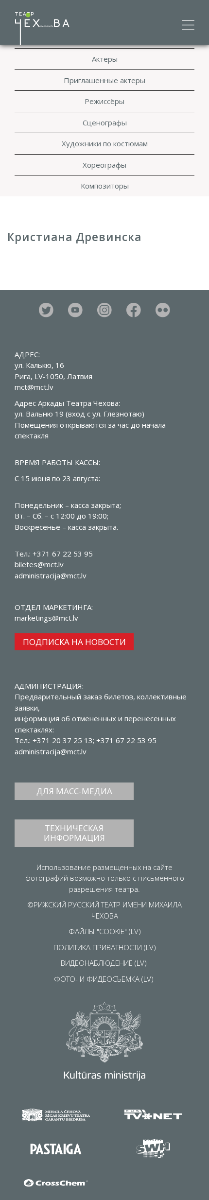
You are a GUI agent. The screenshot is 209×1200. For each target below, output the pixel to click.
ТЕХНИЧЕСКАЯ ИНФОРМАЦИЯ (74, 832)
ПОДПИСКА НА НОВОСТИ (74, 641)
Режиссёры (104, 101)
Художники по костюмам (105, 143)
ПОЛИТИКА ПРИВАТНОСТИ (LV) (104, 947)
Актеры (105, 59)
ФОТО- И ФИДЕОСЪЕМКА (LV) (104, 979)
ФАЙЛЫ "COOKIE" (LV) (105, 931)
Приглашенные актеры (104, 80)
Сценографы (105, 122)
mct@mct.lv (34, 387)
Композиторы (105, 186)
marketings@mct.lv (46, 618)
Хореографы (104, 165)
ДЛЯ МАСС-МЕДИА (74, 791)
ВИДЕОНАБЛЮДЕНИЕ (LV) (104, 963)
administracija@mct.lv (51, 751)
